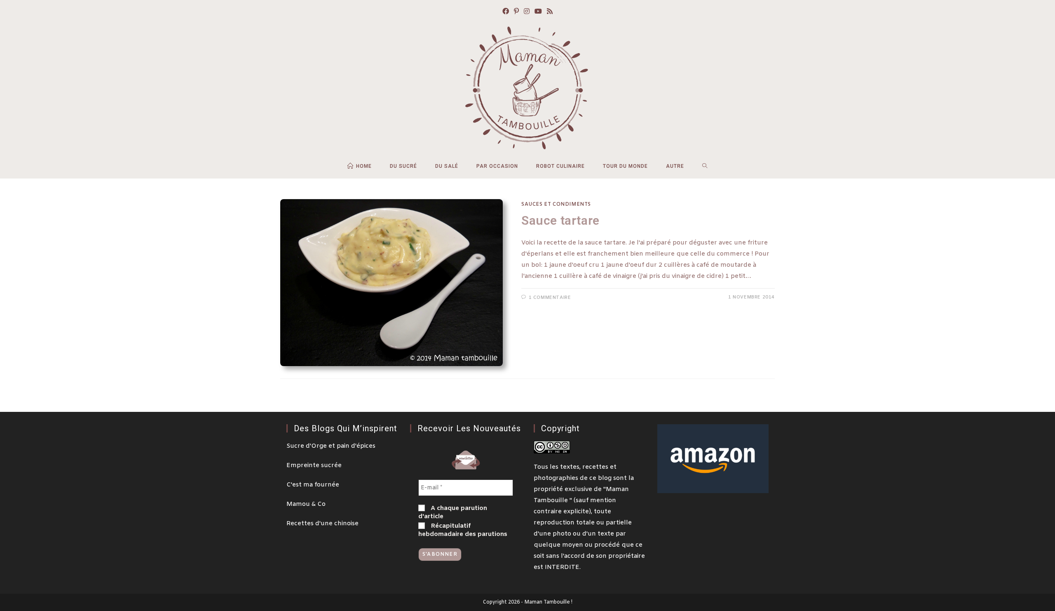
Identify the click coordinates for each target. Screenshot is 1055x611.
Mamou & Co (306, 504)
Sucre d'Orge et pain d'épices (330, 446)
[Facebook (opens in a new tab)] (505, 12)
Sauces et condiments (556, 204)
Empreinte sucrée (314, 465)
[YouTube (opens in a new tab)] (538, 12)
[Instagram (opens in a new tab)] (526, 12)
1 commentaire (550, 298)
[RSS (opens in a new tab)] (549, 12)
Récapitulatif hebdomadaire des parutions (462, 530)
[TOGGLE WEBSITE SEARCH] (705, 166)
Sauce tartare (560, 220)
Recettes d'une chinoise (322, 523)
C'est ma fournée (312, 485)
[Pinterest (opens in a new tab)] (516, 12)
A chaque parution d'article (452, 512)
